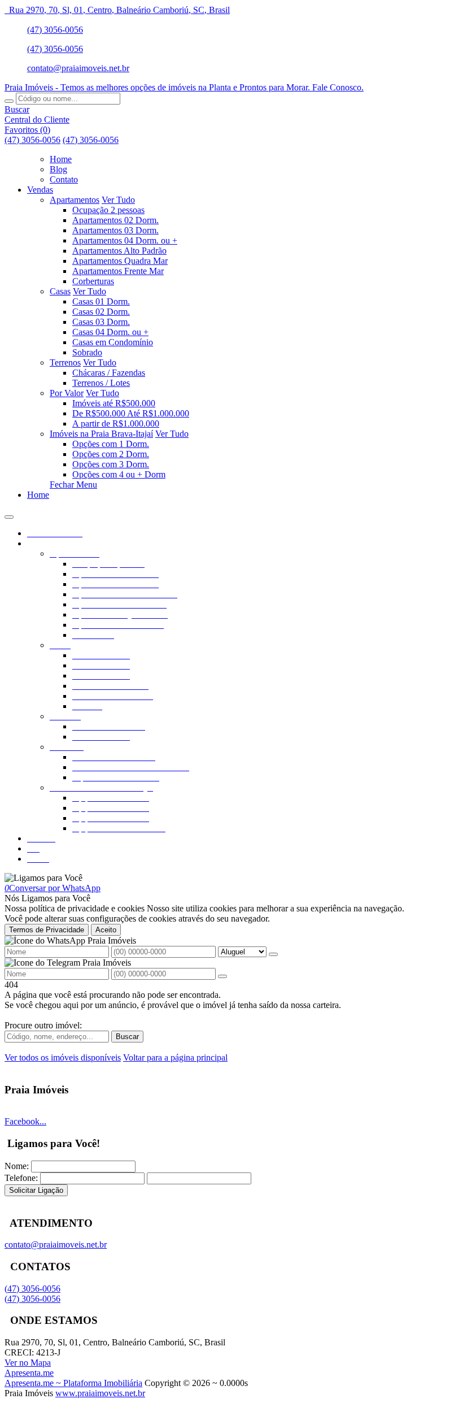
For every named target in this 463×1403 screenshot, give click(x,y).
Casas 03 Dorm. (101, 322)
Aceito (105, 930)
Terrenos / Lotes (101, 383)
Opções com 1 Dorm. (110, 444)
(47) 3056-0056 (55, 29)
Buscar (127, 1036)
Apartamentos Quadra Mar (120, 261)
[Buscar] (9, 101)
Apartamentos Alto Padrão (119, 250)
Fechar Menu (73, 484)
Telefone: (21, 1178)
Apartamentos (74, 200)
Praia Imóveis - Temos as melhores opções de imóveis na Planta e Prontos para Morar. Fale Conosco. (184, 87)
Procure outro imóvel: (43, 1025)
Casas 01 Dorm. (101, 301)
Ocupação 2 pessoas (108, 210)
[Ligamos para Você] (43, 878)
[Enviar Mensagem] (222, 976)
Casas (60, 291)
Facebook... (25, 1121)
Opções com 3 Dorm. (110, 464)
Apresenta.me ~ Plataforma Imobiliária (73, 1383)
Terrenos (65, 362)
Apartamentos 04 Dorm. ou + (124, 240)
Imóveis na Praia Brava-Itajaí (101, 433)
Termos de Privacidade (46, 930)
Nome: (17, 1166)
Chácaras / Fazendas (108, 372)
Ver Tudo (118, 200)
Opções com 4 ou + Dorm (118, 474)
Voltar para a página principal (175, 1057)
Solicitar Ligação (36, 1190)
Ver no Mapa (28, 1362)
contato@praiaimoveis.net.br (78, 68)
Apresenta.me (29, 1373)
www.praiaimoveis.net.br (100, 1393)
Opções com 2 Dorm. (110, 454)
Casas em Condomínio (112, 342)
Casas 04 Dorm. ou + (110, 332)
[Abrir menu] (9, 514)
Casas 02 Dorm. (101, 311)
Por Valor (67, 393)
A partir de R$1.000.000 (115, 423)
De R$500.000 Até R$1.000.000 (130, 413)
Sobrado (87, 352)
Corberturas (93, 281)
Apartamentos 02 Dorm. (115, 220)
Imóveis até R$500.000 (113, 403)
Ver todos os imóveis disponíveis (63, 1057)
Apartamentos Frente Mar (118, 271)
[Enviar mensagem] (273, 954)
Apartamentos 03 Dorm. (115, 230)
